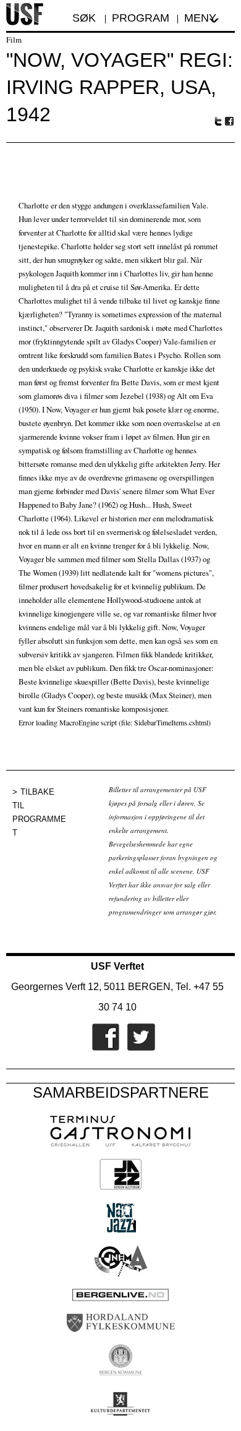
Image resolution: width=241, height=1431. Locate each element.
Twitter (218, 121)
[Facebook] (102, 1048)
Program (140, 18)
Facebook (230, 121)
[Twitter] (138, 1048)
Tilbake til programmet (39, 812)
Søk (85, 18)
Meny (200, 18)
